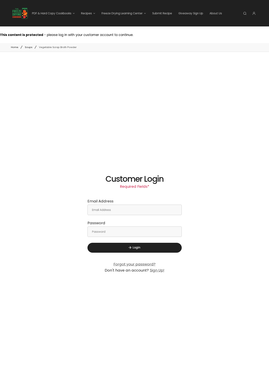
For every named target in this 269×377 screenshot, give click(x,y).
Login (136, 247)
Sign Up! (157, 270)
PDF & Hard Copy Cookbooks (51, 13)
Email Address (100, 201)
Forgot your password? (134, 264)
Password (96, 223)
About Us (216, 13)
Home (14, 47)
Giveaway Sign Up (190, 13)
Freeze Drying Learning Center (122, 13)
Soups (28, 47)
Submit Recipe (162, 13)
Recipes (86, 13)
